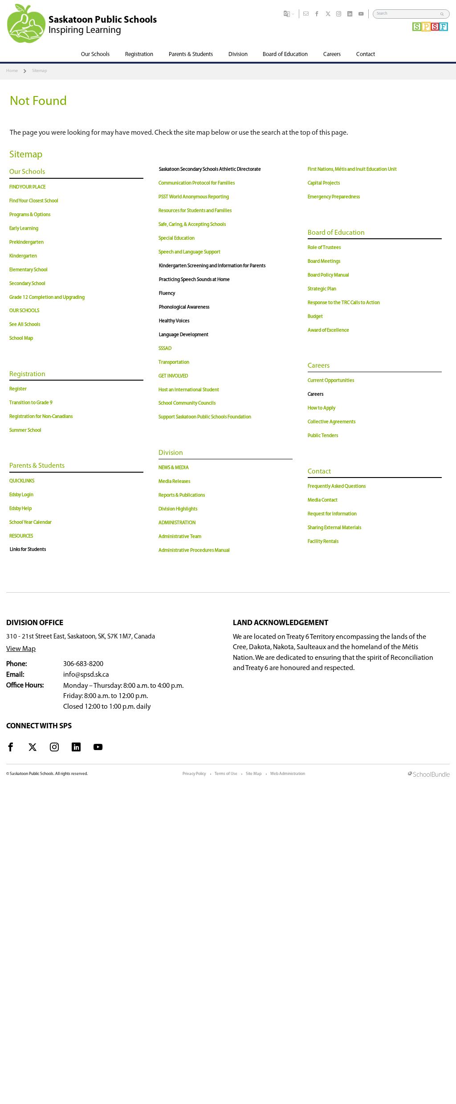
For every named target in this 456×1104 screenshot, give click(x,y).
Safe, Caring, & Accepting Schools (192, 224)
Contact (319, 471)
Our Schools (27, 172)
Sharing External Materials (334, 528)
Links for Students (28, 549)
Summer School (25, 430)
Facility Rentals (323, 541)
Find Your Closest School (33, 201)
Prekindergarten (26, 242)
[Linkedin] (350, 14)
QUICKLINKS (21, 481)
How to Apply (321, 408)
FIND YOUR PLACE (27, 187)
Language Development (183, 335)
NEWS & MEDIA (174, 468)
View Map (21, 649)
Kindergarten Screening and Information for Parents (212, 266)
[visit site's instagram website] (54, 748)
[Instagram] (339, 14)
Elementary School (28, 270)
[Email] (306, 14)
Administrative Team (180, 536)
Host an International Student (189, 390)
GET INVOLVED (173, 376)
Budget (315, 316)
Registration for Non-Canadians (41, 416)
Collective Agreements (331, 422)
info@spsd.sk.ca (86, 674)
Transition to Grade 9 (31, 403)
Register (18, 389)
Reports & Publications (182, 495)
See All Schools (24, 324)
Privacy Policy (194, 774)
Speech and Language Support (189, 252)
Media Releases (174, 481)
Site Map (253, 774)
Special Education (177, 238)
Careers (319, 365)
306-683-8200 (83, 664)
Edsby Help (20, 508)
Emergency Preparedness (334, 197)
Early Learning (23, 228)
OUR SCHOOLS (24, 311)
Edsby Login (21, 495)
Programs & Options (29, 215)
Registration (27, 374)
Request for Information (332, 514)
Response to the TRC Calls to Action (344, 303)
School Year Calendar (30, 522)
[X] (328, 14)
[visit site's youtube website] (98, 748)
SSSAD (165, 348)
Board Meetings (324, 261)
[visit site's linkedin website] (76, 748)
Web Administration (287, 774)
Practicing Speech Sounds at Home (194, 279)
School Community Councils (187, 403)
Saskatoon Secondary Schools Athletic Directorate (210, 169)
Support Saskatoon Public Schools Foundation (205, 417)
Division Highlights (178, 509)
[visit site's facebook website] (10, 748)
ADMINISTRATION (177, 523)
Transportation (174, 362)
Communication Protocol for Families (197, 183)
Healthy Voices (174, 321)
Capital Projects (324, 183)
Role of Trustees (324, 247)
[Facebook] (317, 14)
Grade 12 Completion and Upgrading (47, 297)
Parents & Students (37, 466)
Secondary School (27, 283)
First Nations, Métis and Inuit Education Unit (352, 169)
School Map (21, 338)
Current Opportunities (331, 380)
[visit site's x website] (32, 748)
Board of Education (336, 233)
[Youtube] (361, 14)
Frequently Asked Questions (337, 486)
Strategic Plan (322, 289)
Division (171, 453)
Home (12, 70)
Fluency (167, 293)
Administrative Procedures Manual (194, 550)
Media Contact (323, 500)
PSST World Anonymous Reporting (194, 197)
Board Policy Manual (328, 275)
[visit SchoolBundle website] (429, 775)
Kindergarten (23, 256)
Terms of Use (226, 774)
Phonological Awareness (184, 307)
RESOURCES (21, 536)
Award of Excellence (328, 330)
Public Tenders (323, 436)
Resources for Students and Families (195, 211)
